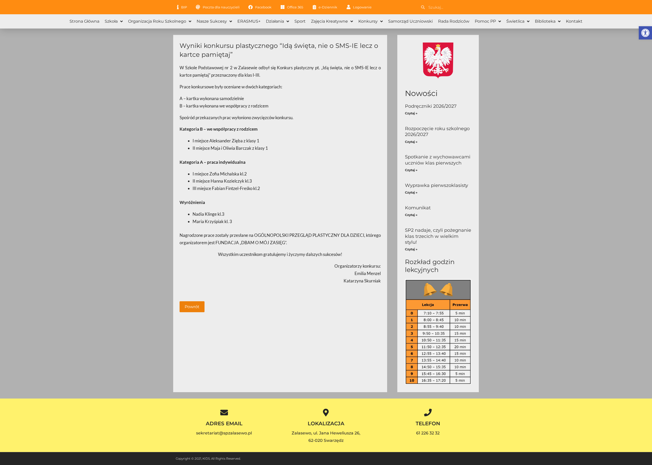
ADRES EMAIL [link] (224, 423)
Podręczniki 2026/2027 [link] (431, 106)
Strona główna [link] (84, 21)
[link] (645, 32)
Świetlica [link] (515, 21)
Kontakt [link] (574, 21)
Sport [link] (300, 21)
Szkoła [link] (111, 21)
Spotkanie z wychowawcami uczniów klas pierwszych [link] (437, 160)
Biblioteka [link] (545, 21)
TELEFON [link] (428, 423)
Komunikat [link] (418, 208)
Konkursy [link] (368, 21)
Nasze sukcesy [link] (212, 21)
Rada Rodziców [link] (453, 21)
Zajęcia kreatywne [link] (329, 21)
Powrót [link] (192, 306)
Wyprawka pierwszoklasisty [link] (436, 185)
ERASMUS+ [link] (249, 21)
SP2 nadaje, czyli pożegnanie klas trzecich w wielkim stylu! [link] (438, 236)
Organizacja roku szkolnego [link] (157, 21)
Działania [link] (275, 21)
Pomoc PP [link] (485, 21)
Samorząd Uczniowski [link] (410, 21)
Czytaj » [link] (411, 113)
